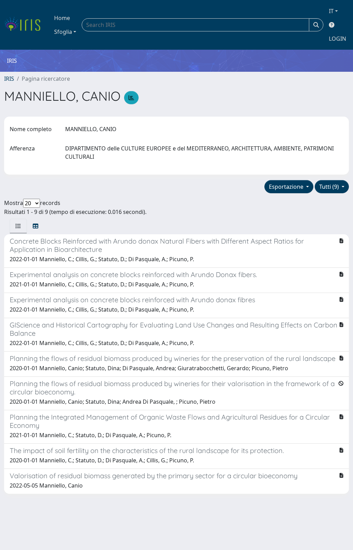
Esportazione (287, 186)
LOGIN (337, 38)
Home (62, 18)
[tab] (18, 226)
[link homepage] (25, 25)
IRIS (9, 78)
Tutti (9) (329, 186)
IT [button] (331, 11)
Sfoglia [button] (63, 32)
